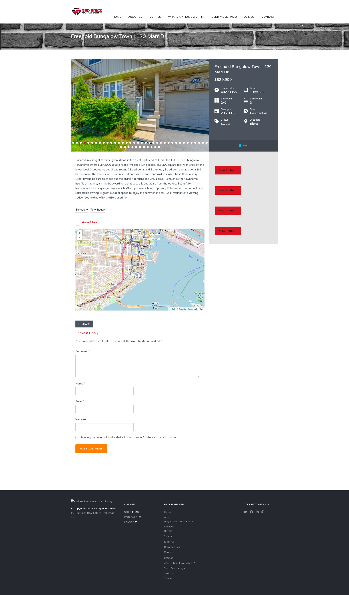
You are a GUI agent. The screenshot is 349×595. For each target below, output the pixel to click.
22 (153, 143)
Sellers (168, 536)
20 (146, 143)
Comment (82, 351)
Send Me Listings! (224, 16)
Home (117, 16)
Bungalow (81, 209)
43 (144, 147)
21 (150, 143)
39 (129, 147)
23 (157, 143)
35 (203, 143)
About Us (135, 16)
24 (161, 143)
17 (134, 143)
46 (155, 147)
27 (172, 143)
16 (130, 143)
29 (180, 143)
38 (125, 147)
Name (80, 383)
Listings (155, 16)
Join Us (249, 16)
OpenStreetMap (185, 308)
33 (195, 143)
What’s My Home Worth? (186, 16)
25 (165, 143)
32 (191, 143)
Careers (168, 552)
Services (169, 526)
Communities (172, 547)
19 (142, 143)
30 (184, 143)
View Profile (226, 170)
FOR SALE (130, 517)
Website (80, 419)
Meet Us (169, 541)
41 (136, 147)
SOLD (127, 512)
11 (111, 143)
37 (121, 147)
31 (188, 143)
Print (244, 145)
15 (127, 143)
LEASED (129, 522)
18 (138, 143)
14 (123, 143)
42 (140, 147)
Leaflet (172, 308)
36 (207, 143)
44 (148, 147)
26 (169, 143)
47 (159, 147)
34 (199, 143)
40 (132, 147)
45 (152, 147)
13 (119, 143)
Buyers (168, 531)
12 (115, 143)
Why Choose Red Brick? (178, 521)
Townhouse (98, 209)
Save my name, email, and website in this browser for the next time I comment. (129, 437)
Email (79, 401)
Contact (268, 16)
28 (176, 143)
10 (108, 143)
